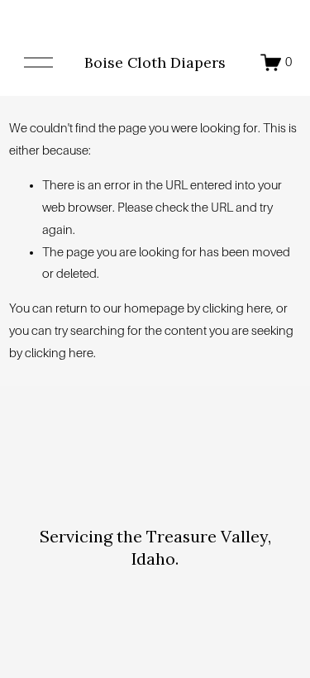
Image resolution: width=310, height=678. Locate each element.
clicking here (237, 308)
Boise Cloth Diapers (155, 62)
